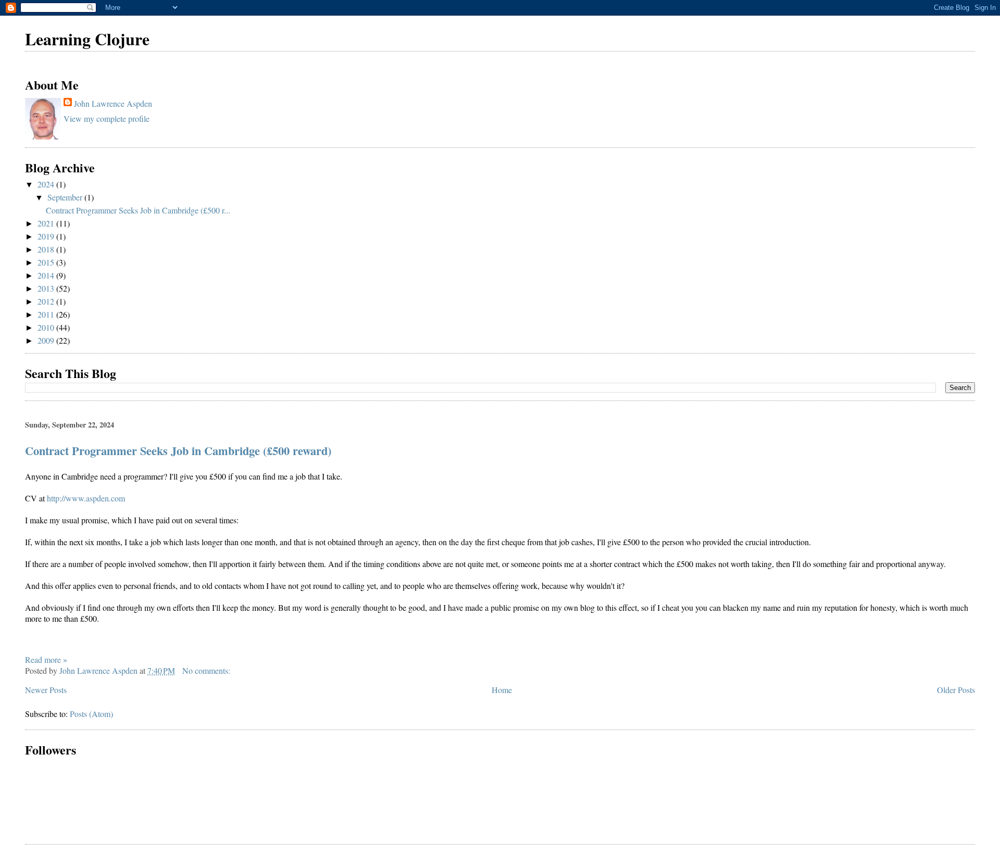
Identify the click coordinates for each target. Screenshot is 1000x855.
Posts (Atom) (91, 713)
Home (502, 689)
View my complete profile (106, 118)
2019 (47, 236)
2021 (47, 223)
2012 (47, 301)
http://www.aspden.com (86, 498)
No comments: (207, 670)
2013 (47, 288)
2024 (47, 184)
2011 (47, 314)
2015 (47, 262)
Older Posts (956, 689)
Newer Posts (46, 689)
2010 (47, 327)
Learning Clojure (87, 39)
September (65, 197)
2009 (47, 340)
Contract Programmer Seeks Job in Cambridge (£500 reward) (178, 450)
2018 (47, 249)
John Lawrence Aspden (113, 103)
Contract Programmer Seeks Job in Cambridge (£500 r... (138, 210)
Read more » (46, 659)
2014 (47, 275)
